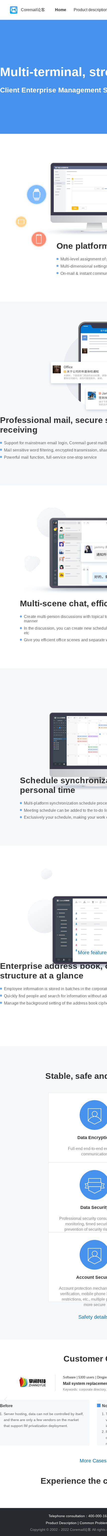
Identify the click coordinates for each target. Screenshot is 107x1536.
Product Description (61, 1523)
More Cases (93, 1460)
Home (60, 10)
